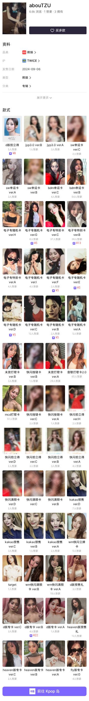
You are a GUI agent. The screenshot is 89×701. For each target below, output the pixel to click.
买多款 (57, 30)
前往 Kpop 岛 (48, 691)
